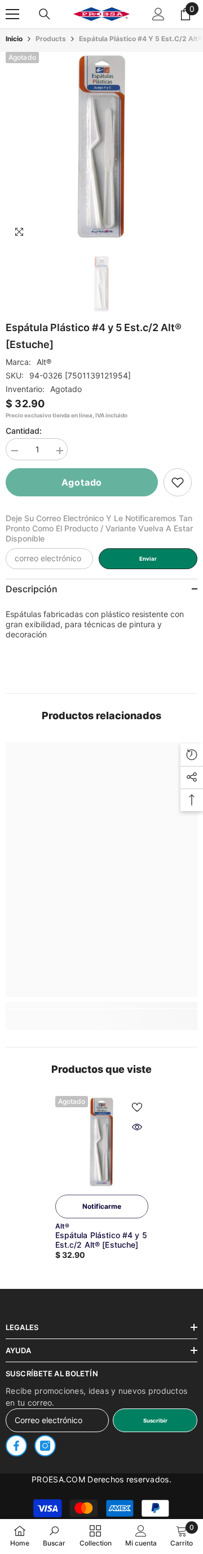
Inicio (14, 38)
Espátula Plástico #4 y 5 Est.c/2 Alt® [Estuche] (101, 1239)
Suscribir (155, 1420)
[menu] (12, 14)
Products (51, 38)
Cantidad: (24, 430)
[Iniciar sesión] (158, 14)
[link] (178, 482)
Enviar (148, 559)
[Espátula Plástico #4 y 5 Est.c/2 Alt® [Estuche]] (101, 1142)
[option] (101, 148)
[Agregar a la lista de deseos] (137, 1107)
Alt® (44, 362)
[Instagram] (45, 1445)
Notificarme (101, 1206)
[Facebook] (16, 1445)
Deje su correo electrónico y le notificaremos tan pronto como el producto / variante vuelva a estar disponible (99, 528)
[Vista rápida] (137, 1127)
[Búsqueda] (44, 14)
